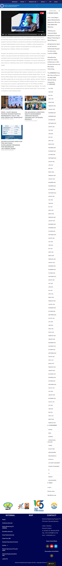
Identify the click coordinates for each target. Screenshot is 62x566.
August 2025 (51, 126)
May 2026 (50, 95)
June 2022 (50, 245)
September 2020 (52, 314)
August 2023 (51, 196)
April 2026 (50, 98)
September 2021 (52, 276)
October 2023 (51, 189)
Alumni (43, 1)
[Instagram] (47, 546)
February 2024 (52, 175)
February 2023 (52, 217)
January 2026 (51, 109)
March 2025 (51, 144)
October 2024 (51, 154)
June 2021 (50, 286)
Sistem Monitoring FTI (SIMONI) (8, 527)
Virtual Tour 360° (6, 538)
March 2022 (51, 255)
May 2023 (50, 206)
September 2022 (52, 234)
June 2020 (50, 325)
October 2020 (51, 311)
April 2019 (50, 360)
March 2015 (51, 419)
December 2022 (52, 224)
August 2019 (51, 356)
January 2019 (51, 370)
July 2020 (50, 321)
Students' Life (32, 1)
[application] (23, 23)
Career (56, 1)
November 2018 (52, 377)
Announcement (52, 452)
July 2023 (50, 199)
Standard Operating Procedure (10, 542)
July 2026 (50, 88)
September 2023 (52, 192)
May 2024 (50, 168)
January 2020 (51, 339)
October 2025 (51, 119)
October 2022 (51, 231)
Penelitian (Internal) (7, 531)
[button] (60, 1)
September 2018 (52, 384)
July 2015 (50, 405)
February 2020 (52, 335)
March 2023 (51, 213)
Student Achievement (53, 466)
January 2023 (51, 220)
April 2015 (50, 415)
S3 (48, 473)
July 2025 (50, 130)
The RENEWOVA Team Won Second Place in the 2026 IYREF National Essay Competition (54, 77)
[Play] (3, 34)
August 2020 (51, 318)
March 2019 (51, 363)
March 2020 (51, 332)
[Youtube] (52, 546)
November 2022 (52, 227)
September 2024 (52, 158)
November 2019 (52, 346)
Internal (50, 436)
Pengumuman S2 (52, 455)
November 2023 (52, 185)
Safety (4, 519)
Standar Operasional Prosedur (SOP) (10, 549)
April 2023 (50, 210)
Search (59, 10)
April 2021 (50, 293)
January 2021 (51, 304)
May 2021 (50, 290)
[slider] (22, 34)
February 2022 (52, 259)
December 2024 (52, 147)
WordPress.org (52, 495)
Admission (14, 1)
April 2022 (50, 252)
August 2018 (51, 387)
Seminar (50, 476)
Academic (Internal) (7, 523)
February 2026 (52, 105)
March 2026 (51, 102)
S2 (48, 469)
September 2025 (52, 123)
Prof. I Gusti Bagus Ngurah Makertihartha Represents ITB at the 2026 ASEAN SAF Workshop (54, 22)
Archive (4, 545)
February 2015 (52, 422)
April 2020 (50, 328)
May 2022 (50, 248)
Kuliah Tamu (51, 448)
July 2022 (50, 241)
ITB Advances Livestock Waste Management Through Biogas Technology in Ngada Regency (35, 115)
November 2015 (52, 398)
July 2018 (50, 391)
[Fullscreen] (44, 34)
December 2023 (52, 182)
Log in (49, 487)
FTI (50, 1)
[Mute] (41, 34)
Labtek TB (5, 558)
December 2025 (52, 112)
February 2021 (52, 300)
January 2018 (51, 394)
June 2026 (50, 91)
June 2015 (50, 408)
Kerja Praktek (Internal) (8, 535)
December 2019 (52, 342)
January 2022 (51, 262)
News (49, 433)
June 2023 (50, 203)
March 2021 (51, 297)
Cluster (22, 1)
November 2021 (52, 269)
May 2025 (50, 137)
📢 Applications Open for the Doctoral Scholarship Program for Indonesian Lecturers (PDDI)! (11, 145)
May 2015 (50, 412)
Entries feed (51, 491)
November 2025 (52, 116)
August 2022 (51, 238)
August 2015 (51, 401)
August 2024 (51, 161)
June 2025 (50, 133)
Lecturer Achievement (54, 462)
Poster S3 (50, 459)
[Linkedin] (56, 546)
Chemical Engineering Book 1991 (9, 554)
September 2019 (52, 353)
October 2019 (51, 349)
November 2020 (52, 307)
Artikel (50, 429)
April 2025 (50, 140)
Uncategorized (52, 480)
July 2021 (50, 283)
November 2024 (52, 151)
